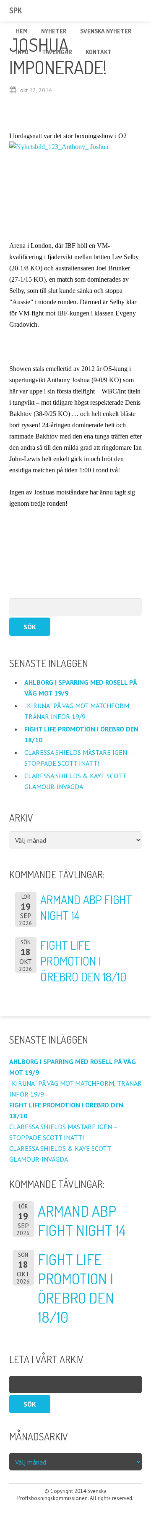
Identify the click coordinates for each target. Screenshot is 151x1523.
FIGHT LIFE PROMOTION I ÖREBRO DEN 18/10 (83, 961)
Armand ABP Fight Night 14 (82, 1220)
